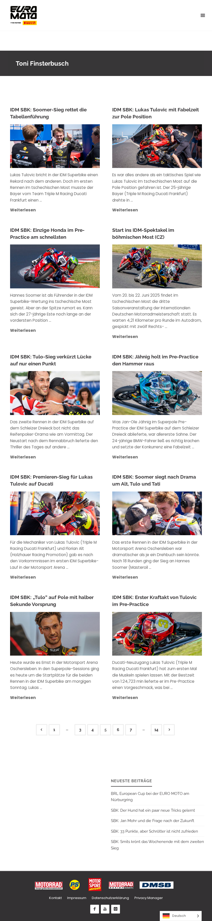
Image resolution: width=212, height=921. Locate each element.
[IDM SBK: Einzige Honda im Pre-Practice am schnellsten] (77, 266)
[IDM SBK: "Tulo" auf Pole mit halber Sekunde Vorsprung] (77, 634)
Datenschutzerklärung (110, 897)
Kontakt (55, 897)
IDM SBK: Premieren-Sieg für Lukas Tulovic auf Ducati (51, 480)
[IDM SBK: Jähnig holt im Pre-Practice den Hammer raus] (179, 393)
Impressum (76, 897)
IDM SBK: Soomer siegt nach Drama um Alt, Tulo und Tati (154, 480)
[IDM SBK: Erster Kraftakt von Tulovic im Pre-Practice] (179, 634)
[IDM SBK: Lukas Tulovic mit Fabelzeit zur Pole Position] (179, 146)
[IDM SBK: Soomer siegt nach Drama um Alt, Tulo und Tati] (179, 513)
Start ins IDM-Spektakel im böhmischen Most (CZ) (143, 233)
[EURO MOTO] (23, 15)
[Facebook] (94, 909)
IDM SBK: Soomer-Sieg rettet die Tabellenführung (48, 113)
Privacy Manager (148, 897)
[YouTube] (105, 909)
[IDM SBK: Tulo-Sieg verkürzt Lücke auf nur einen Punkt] (77, 393)
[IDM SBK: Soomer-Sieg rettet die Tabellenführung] (77, 146)
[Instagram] (115, 909)
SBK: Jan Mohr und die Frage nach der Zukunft (152, 820)
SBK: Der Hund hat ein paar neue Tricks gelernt (153, 810)
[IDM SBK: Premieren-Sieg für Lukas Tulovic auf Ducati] (77, 513)
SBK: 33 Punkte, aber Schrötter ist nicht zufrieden (154, 831)
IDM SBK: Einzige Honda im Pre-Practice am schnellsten (47, 233)
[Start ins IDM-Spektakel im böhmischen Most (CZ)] (179, 266)
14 (156, 729)
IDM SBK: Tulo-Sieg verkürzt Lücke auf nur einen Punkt (50, 360)
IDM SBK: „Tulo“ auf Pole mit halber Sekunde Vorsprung (52, 600)
